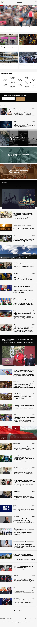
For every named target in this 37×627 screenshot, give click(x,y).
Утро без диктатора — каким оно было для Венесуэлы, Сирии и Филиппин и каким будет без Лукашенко (24, 481)
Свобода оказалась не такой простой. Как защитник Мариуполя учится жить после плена (23, 276)
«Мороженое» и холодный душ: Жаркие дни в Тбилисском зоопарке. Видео (23, 237)
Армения (4, 337)
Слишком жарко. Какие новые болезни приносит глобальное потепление (22, 226)
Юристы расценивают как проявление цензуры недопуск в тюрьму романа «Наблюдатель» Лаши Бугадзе (22, 111)
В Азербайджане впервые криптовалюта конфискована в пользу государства (22, 123)
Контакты (6, 616)
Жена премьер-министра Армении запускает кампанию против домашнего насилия (23, 542)
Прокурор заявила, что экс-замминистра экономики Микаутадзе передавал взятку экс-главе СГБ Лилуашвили (24, 590)
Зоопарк (14, 404)
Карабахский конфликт (16, 491)
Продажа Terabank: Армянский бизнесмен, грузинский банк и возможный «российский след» (9, 48)
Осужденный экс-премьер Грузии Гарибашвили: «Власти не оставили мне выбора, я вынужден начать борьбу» (22, 519)
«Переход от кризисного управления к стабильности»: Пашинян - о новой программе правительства (24, 417)
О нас (1, 616)
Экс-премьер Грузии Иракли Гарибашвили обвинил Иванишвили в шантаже (23, 600)
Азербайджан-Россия (16, 575)
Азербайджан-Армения (16, 443)
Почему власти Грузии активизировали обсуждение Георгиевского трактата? (22, 264)
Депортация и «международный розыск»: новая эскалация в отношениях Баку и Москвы (24, 577)
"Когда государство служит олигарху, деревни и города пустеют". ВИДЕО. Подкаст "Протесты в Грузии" (24, 313)
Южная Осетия (15, 211)
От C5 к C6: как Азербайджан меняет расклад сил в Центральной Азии (23, 530)
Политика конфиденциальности (15, 616)
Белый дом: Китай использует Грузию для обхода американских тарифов (23, 567)
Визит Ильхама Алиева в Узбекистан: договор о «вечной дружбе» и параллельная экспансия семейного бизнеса (28, 82)
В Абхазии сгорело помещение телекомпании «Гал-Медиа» (23, 507)
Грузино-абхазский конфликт (17, 455)
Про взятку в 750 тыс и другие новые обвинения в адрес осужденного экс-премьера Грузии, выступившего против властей (24, 288)
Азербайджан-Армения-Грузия (17, 393)
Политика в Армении (16, 381)
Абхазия (14, 505)
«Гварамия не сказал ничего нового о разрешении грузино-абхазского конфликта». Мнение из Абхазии (23, 458)
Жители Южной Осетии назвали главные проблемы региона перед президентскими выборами (23, 214)
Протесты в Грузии (15, 310)
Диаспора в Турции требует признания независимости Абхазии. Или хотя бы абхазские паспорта (18, 438)
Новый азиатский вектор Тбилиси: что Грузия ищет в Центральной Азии (18, 257)
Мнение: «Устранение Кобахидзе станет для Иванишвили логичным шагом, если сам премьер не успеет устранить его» (23, 470)
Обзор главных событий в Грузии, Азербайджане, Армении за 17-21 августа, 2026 (23, 396)
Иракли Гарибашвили (16, 516)
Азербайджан (2, 64)
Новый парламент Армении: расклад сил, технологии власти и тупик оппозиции (23, 384)
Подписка (20, 98)
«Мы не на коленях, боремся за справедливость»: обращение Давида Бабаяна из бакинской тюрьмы (23, 494)
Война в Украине (15, 273)
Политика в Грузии (15, 285)
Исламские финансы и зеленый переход (11, 184)
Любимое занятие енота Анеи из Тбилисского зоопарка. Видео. (23, 406)
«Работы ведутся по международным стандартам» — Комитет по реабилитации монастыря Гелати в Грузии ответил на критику (23, 556)
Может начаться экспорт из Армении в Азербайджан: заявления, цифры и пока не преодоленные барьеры (23, 446)
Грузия (3, 22)
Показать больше (18, 610)
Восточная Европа (15, 224)
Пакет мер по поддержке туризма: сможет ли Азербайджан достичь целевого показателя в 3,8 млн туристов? (9, 67)
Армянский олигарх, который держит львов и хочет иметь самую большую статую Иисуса (17, 340)
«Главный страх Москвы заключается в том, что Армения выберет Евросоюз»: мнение (23, 371)
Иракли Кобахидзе (15, 467)
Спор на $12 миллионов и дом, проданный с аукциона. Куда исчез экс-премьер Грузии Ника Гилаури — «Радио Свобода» (23, 327)
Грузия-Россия (21, 46)
